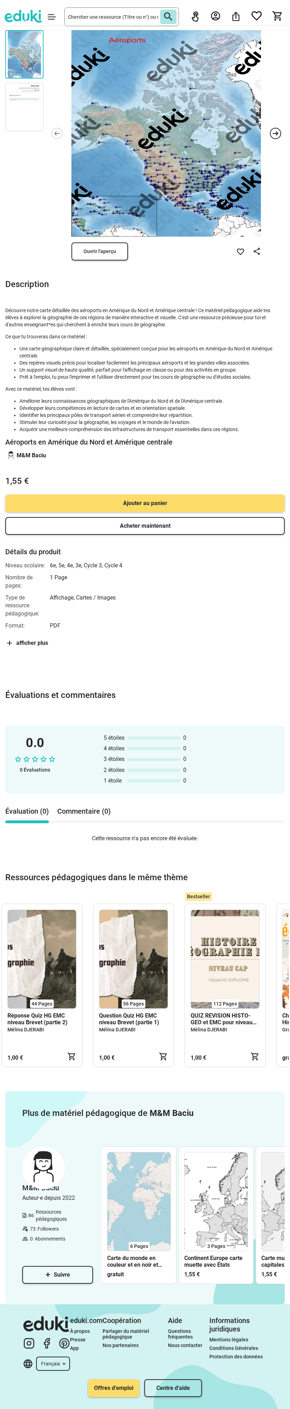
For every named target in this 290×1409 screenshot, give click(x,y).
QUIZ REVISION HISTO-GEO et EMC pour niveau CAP (222, 1019)
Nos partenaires (121, 1345)
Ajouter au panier (145, 503)
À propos (80, 1331)
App (74, 1348)
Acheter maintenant (145, 525)
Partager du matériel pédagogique (126, 1334)
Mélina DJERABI (25, 1029)
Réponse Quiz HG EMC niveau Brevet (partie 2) (37, 1019)
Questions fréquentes (180, 1334)
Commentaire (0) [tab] (84, 811)
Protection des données (236, 1356)
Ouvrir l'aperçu (99, 251)
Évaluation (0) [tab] (27, 811)
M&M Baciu (31, 455)
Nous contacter (185, 1345)
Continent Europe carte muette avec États (213, 1261)
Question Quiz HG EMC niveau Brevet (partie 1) (129, 1019)
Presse (78, 1339)
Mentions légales (229, 1339)
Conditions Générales (233, 1348)
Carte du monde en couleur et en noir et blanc (132, 1261)
